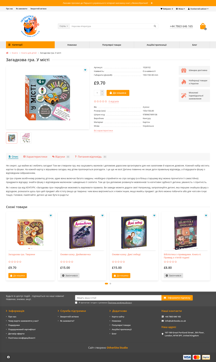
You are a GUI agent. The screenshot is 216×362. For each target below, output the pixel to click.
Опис (15, 156)
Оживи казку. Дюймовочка (75, 254)
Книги (15, 52)
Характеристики (36, 156)
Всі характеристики (103, 130)
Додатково (119, 310)
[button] (106, 283)
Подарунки (14, 325)
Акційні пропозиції (157, 44)
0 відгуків (114, 101)
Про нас (9, 8)
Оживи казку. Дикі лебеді (126, 254)
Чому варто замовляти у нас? (23, 320)
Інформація (16, 310)
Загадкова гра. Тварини (21, 254)
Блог (194, 44)
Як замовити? (67, 320)
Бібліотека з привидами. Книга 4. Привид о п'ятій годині (182, 256)
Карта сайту (118, 316)
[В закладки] (85, 70)
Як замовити (21, 8)
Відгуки (61, 156)
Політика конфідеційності (21, 337)
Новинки (72, 44)
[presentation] (6, 246)
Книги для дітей (29, 52)
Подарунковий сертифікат (22, 329)
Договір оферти (16, 333)
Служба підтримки (73, 310)
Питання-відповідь (91, 156)
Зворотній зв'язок (38, 8)
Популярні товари (111, 44)
